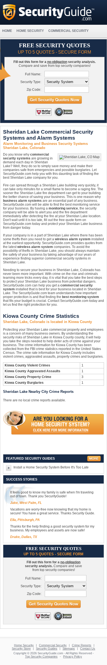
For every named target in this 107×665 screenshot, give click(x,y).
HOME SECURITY (30, 31)
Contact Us (87, 648)
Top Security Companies (41, 656)
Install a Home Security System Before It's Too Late (51, 467)
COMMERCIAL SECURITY (68, 31)
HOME (7, 31)
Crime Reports (81, 645)
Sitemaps (69, 648)
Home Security (24, 645)
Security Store (21, 648)
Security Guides (46, 648)
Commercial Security (53, 645)
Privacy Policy (72, 656)
